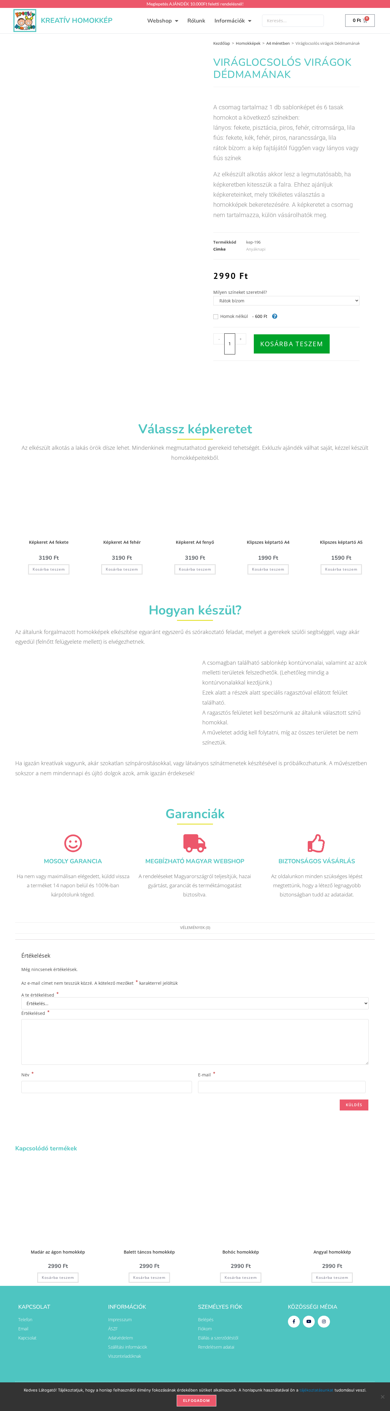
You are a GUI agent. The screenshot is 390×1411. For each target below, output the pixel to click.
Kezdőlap (221, 43)
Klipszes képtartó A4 (268, 542)
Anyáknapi (255, 249)
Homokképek (248, 43)
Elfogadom (196, 1400)
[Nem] (382, 1397)
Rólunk (196, 20)
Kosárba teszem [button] (49, 569)
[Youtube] (309, 1322)
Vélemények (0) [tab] (195, 927)
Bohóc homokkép (240, 1252)
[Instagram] (324, 1322)
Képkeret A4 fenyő (195, 542)
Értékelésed (35, 1012)
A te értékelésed (40, 995)
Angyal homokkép (332, 1252)
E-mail (206, 1074)
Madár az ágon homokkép (58, 1252)
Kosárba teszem (291, 344)
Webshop (159, 20)
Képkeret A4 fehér (122, 542)
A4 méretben (278, 43)
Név (27, 1074)
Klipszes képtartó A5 (341, 542)
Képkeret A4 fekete (49, 542)
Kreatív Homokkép (76, 20)
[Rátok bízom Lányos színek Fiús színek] (286, 301)
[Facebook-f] (294, 1322)
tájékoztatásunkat (316, 1390)
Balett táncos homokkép (149, 1252)
